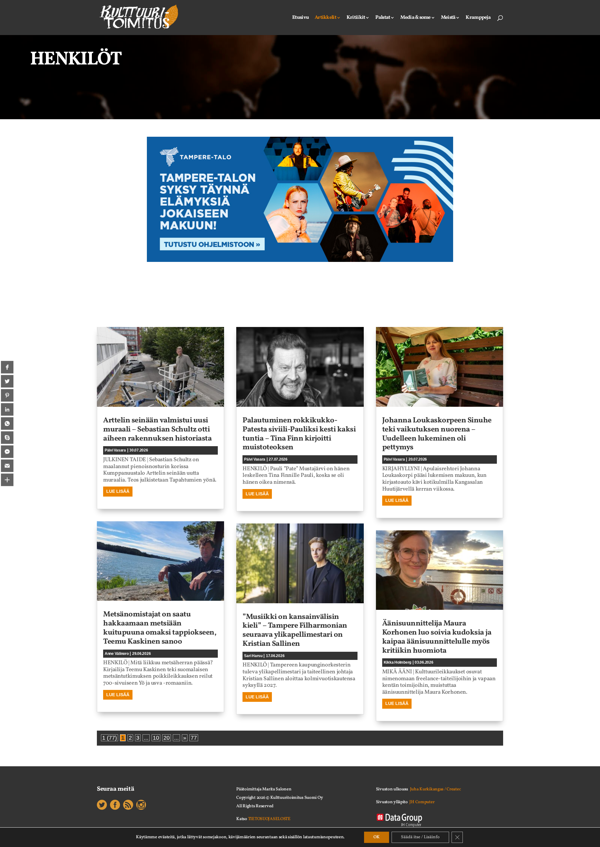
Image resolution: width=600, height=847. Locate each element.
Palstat (382, 18)
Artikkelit (325, 18)
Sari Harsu (253, 656)
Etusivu (300, 18)
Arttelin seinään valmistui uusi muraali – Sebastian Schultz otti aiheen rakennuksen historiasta (157, 429)
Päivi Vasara (115, 450)
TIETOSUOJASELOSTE (269, 819)
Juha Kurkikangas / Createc (435, 789)
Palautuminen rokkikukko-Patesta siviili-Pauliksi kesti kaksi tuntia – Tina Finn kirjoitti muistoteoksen (299, 434)
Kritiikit (356, 18)
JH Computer (421, 802)
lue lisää (117, 491)
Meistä (448, 18)
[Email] (7, 466)
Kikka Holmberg (397, 662)
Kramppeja (478, 18)
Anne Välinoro (117, 653)
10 (156, 738)
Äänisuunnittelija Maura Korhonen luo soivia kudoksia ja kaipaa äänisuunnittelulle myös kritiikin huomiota (437, 637)
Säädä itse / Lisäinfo (420, 837)
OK (376, 837)
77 (194, 738)
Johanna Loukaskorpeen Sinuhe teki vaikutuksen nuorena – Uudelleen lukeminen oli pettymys (437, 434)
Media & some (415, 18)
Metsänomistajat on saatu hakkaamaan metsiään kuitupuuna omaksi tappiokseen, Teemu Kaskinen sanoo (159, 628)
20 (166, 738)
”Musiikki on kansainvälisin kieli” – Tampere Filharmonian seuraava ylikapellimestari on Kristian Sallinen (294, 630)
